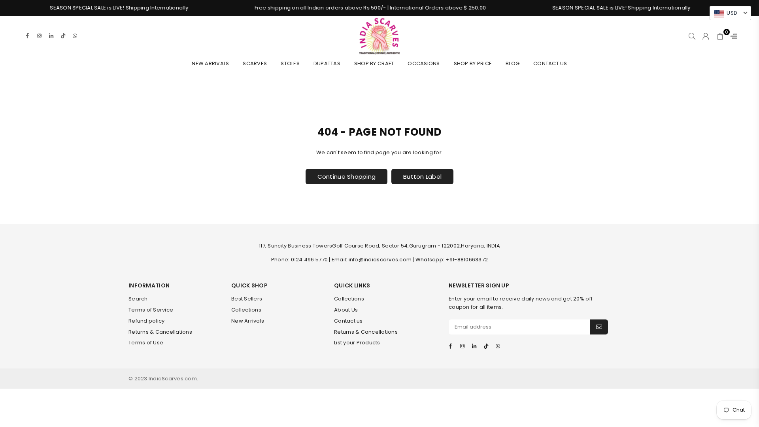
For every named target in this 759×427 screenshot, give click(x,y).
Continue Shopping (346, 176)
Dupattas (326, 63)
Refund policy (146, 321)
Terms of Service (150, 310)
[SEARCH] (692, 36)
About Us (346, 310)
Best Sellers (246, 298)
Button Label (422, 176)
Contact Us (550, 63)
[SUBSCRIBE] (599, 326)
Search (138, 298)
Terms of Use (145, 342)
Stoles (290, 63)
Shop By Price (473, 63)
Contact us (348, 321)
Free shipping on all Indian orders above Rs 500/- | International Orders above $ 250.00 (361, 7)
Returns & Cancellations (160, 332)
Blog (512, 63)
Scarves (255, 63)
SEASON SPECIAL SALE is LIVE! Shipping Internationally (110, 7)
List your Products (357, 342)
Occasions (424, 63)
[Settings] (732, 36)
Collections (246, 310)
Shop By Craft (374, 63)
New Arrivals (210, 63)
